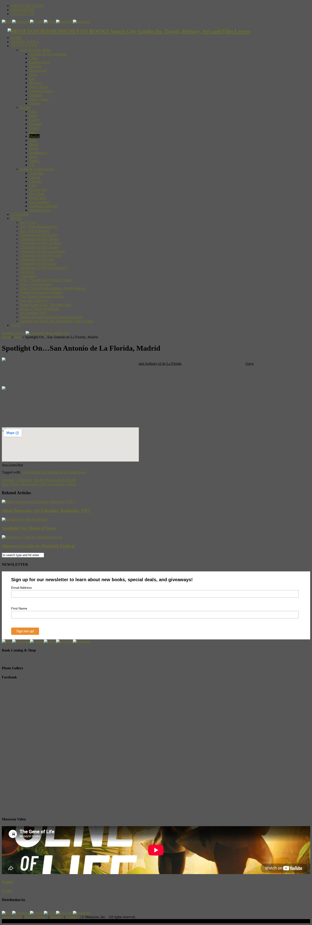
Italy (32, 132)
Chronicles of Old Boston (38, 235)
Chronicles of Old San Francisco (43, 268)
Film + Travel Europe (35, 284)
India (33, 74)
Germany (36, 124)
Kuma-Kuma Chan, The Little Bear (45, 305)
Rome (33, 144)
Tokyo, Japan (39, 99)
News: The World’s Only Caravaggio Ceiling (39, 484)
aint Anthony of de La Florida (160, 363)
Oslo (32, 140)
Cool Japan (28, 276)
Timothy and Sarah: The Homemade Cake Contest (56, 321)
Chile (33, 185)
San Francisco (39, 202)
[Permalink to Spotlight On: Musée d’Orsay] (25, 519)
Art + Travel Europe (34, 231)
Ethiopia (35, 66)
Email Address (21, 587)
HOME (16, 37)
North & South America (37, 169)
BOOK (16, 218)
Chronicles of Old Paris (37, 259)
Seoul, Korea (38, 87)
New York (36, 194)
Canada (34, 177)
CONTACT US (22, 14)
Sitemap (56, 917)
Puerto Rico (37, 198)
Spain (33, 157)
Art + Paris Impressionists (38, 227)
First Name (19, 608)
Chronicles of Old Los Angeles (42, 251)
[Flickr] (50, 22)
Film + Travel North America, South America (52, 288)
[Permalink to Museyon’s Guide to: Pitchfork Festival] (32, 537)
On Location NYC (33, 313)
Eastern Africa (39, 62)
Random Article (13, 333)
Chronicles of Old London (39, 247)
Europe (25, 107)
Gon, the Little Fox (34, 300)
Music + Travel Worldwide (39, 309)
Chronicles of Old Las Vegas (41, 243)
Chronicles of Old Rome (38, 263)
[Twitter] (37, 22)
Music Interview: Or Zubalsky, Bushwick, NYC (46, 510)
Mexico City (38, 190)
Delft (33, 116)
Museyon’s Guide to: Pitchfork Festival (38, 546)
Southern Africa (40, 91)
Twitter (7, 882)
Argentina (36, 173)
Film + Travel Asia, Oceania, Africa (45, 280)
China (33, 58)
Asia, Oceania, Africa (35, 50)
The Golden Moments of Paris (42, 296)
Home (6, 337)
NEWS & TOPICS (25, 42)
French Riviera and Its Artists (41, 292)
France (34, 120)
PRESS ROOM (22, 10)
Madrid (34, 136)
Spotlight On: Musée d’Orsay (29, 528)
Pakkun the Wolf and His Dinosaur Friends (51, 317)
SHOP (16, 325)
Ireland (34, 128)
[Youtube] (64, 22)
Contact (71, 917)
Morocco (35, 83)
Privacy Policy (35, 917)
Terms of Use (11, 917)
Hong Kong (38, 70)
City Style (27, 272)
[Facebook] (21, 22)
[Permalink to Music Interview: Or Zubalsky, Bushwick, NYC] (38, 502)
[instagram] (81, 22)
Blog (17, 337)
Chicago (35, 181)
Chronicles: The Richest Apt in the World (39, 480)
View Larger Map (12, 464)
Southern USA (40, 210)
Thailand (35, 95)
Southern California (43, 206)
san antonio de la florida (59, 472)
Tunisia (34, 103)
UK (32, 165)
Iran (32, 79)
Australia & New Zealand (47, 54)
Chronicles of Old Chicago (39, 239)
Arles (33, 111)
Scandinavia (38, 153)
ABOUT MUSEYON (27, 6)
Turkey (34, 161)
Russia (34, 148)
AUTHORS (20, 214)
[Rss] (7, 22)
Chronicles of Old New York (41, 255)
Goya (250, 363)
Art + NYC (28, 222)
